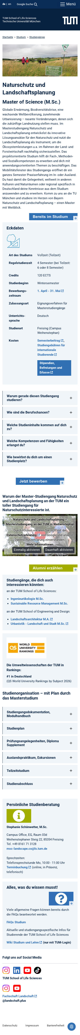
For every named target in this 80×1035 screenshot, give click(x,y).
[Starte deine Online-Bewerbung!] (40, 481)
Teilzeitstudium (18, 771)
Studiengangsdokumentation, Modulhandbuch (28, 714)
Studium (21, 37)
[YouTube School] (27, 970)
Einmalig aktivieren (27, 550)
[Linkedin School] (17, 970)
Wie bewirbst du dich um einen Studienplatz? (29, 459)
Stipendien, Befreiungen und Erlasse (51, 367)
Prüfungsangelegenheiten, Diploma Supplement (33, 743)
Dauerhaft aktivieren (59, 550)
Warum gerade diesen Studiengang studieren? (33, 398)
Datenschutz (9, 1025)
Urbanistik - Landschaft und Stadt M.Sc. (38, 624)
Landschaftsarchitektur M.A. (30, 619)
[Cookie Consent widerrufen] (71, 1027)
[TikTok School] (37, 970)
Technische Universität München (21, 21)
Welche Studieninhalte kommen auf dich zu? (36, 427)
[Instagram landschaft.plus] (6, 988)
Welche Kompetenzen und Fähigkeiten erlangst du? (35, 443)
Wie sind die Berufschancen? (28, 412)
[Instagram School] (6, 970)
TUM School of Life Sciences (19, 18)
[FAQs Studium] (61, 898)
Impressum (32, 1025)
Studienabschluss (20, 784)
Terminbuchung (17, 867)
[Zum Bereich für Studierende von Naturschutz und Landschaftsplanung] (53, 216)
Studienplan (15, 728)
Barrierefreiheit (55, 1025)
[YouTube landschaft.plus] (17, 988)
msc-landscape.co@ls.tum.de (27, 849)
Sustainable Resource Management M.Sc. (39, 603)
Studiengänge (37, 37)
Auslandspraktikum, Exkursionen (31, 758)
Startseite (7, 37)
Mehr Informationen (40, 544)
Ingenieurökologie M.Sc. (27, 599)
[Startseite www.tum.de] (70, 20)
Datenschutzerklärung (22, 535)
